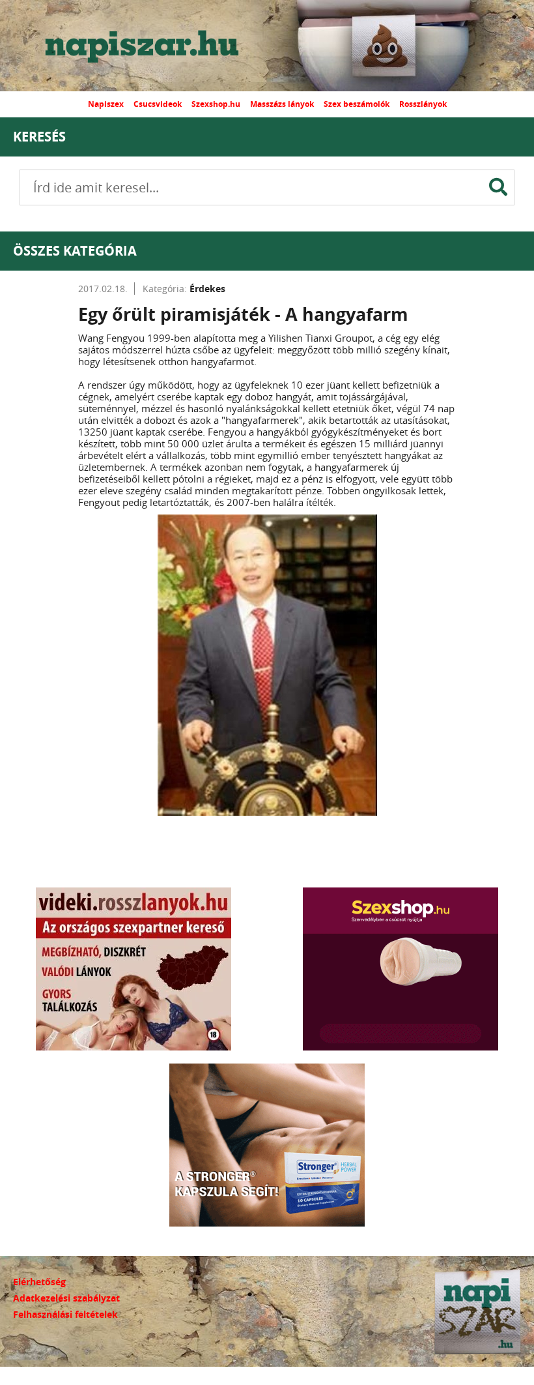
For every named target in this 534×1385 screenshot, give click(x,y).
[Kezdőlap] (153, 45)
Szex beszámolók (356, 104)
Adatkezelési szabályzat (66, 1298)
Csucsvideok (158, 104)
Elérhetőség (39, 1281)
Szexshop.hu (215, 104)
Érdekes (207, 288)
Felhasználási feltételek (65, 1314)
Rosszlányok (423, 104)
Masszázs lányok (282, 104)
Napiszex (106, 104)
